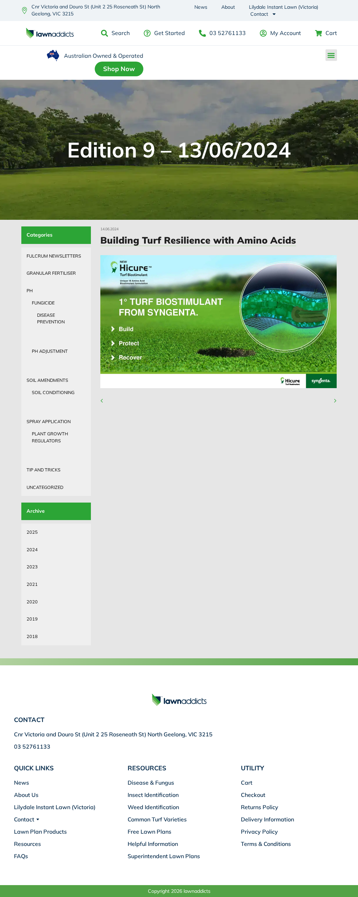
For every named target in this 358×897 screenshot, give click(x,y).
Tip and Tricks (43, 469)
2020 (32, 601)
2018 (32, 636)
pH (30, 290)
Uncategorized (45, 487)
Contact (259, 14)
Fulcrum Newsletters (54, 256)
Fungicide (43, 303)
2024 (32, 549)
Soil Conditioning (53, 392)
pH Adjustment (50, 351)
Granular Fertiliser (51, 273)
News (200, 7)
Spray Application (49, 421)
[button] (331, 55)
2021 (32, 584)
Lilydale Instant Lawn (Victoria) (283, 7)
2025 (32, 532)
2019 (32, 619)
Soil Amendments (47, 380)
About (228, 7)
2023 (32, 566)
